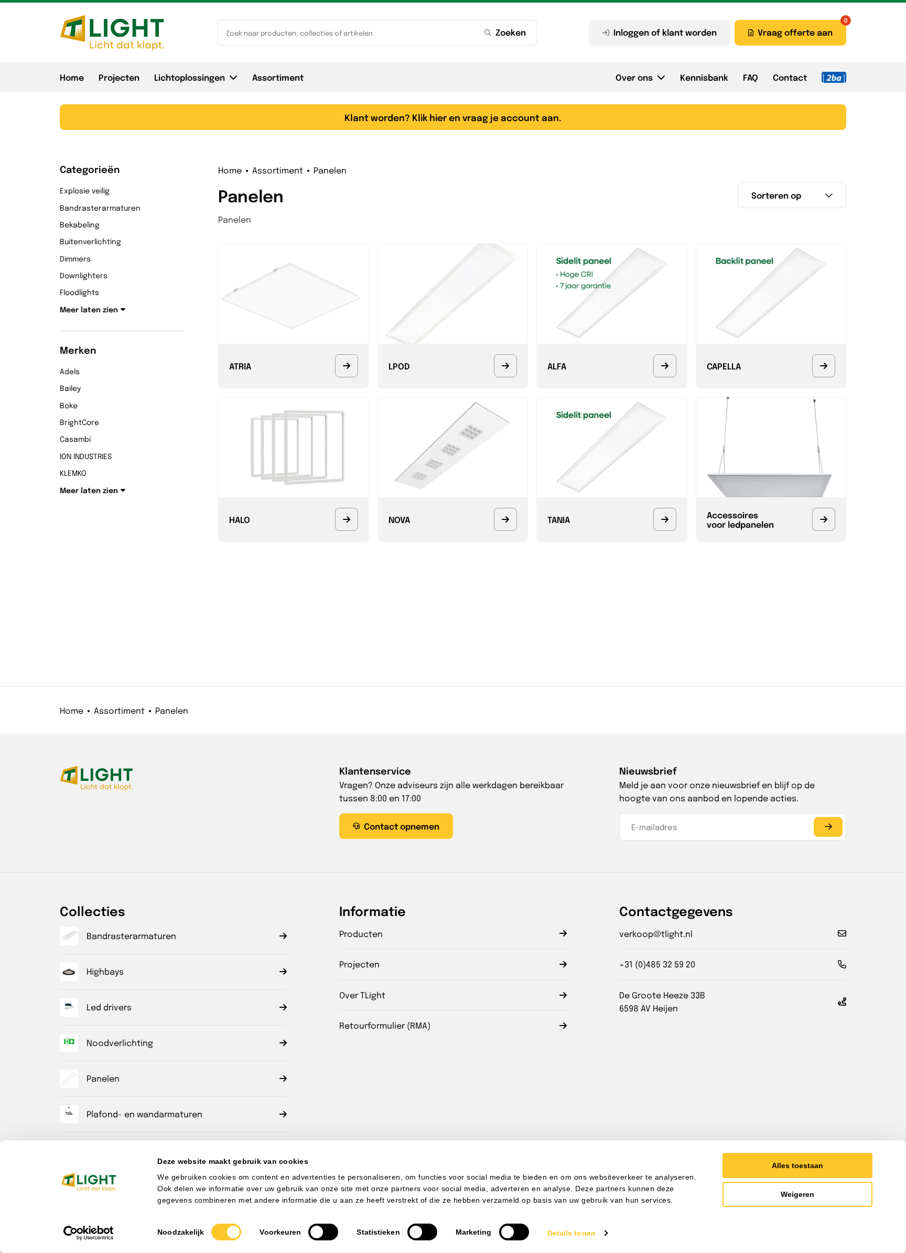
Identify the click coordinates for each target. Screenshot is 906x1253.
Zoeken (510, 32)
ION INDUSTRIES (86, 456)
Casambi (75, 438)
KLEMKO (73, 472)
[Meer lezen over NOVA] (505, 519)
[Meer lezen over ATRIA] (346, 365)
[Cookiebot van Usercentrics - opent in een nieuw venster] (89, 1233)
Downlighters (83, 275)
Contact (790, 77)
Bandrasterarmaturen (100, 207)
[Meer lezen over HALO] (346, 519)
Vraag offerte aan (795, 32)
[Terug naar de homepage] (112, 32)
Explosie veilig (85, 190)
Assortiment (278, 77)
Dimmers (75, 258)
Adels (70, 371)
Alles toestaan (797, 1165)
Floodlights (79, 292)
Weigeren (797, 1194)
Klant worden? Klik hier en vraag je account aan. (453, 117)
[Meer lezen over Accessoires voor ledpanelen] (823, 519)
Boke (69, 405)
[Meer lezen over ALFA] (664, 365)
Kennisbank (704, 77)
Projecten (119, 77)
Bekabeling (80, 224)
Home (72, 77)
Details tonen (571, 1233)
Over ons (634, 77)
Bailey (70, 388)
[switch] (323, 1232)
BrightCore (79, 422)
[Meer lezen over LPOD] (505, 365)
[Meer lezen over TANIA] (664, 519)
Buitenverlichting (90, 241)
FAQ (750, 77)
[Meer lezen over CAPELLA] (823, 365)
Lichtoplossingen (189, 77)
